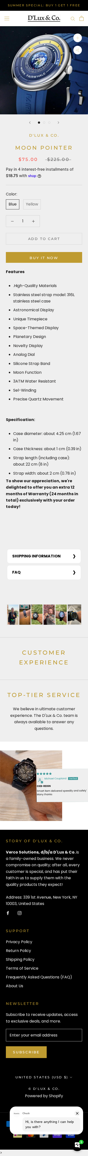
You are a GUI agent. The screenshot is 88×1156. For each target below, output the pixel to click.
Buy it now (44, 258)
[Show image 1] (39, 122)
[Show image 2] (44, 122)
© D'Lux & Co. (44, 1089)
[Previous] (30, 122)
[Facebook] (8, 913)
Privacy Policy (19, 942)
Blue (13, 204)
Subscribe (26, 1052)
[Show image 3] (49, 122)
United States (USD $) (41, 1077)
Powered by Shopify (44, 1096)
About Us (14, 986)
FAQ (16, 572)
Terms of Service (22, 968)
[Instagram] (20, 913)
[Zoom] (77, 38)
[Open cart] (81, 18)
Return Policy (18, 950)
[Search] (73, 18)
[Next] (58, 122)
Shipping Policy (20, 959)
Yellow (32, 204)
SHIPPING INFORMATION (36, 556)
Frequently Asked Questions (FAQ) (39, 977)
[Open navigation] (6, 18)
